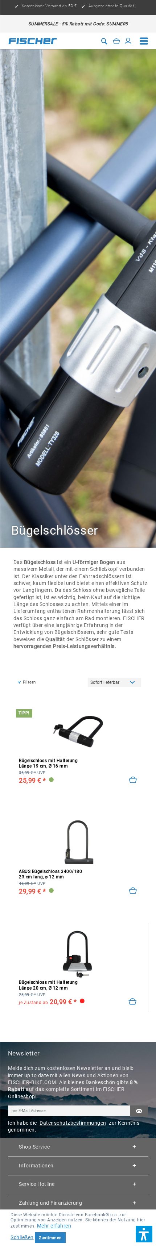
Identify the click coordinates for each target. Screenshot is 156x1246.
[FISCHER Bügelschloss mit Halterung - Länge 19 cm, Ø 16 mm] (78, 732)
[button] (144, 1234)
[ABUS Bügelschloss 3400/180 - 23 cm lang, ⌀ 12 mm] (78, 842)
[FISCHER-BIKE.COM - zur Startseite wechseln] (33, 41)
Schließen (22, 1237)
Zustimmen (50, 1237)
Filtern (29, 682)
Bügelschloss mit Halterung (48, 763)
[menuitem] (144, 41)
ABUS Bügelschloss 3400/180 (50, 874)
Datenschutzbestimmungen (73, 1123)
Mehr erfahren (54, 1226)
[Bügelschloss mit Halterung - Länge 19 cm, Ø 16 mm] (133, 780)
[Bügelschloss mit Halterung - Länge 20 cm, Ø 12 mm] (132, 1001)
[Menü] (144, 41)
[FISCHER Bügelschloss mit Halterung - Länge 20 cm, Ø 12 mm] (78, 953)
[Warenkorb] (116, 41)
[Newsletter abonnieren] (139, 1111)
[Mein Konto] (128, 41)
